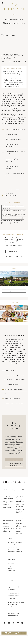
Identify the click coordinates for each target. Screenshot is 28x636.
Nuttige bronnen (12, 570)
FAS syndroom (6, 208)
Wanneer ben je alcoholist (10, 223)
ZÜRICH (14, 14)
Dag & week (18, 520)
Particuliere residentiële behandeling (8, 499)
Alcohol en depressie (8, 205)
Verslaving (17, 19)
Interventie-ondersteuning (21, 526)
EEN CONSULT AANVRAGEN (14, 256)
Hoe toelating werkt (7, 507)
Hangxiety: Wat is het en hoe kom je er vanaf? (13, 211)
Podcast (10, 568)
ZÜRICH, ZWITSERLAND (13, 593)
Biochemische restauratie (21, 509)
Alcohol (21, 19)
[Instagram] (13, 622)
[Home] (14, 7)
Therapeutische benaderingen (19, 512)
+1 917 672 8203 (11, 617)
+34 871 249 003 (11, 589)
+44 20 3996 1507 (11, 608)
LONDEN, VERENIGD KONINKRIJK (16, 602)
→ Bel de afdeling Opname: (14, 464)
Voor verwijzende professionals (19, 530)
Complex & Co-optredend (8, 528)
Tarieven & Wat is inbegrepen (6, 505)
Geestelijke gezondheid (8, 520)
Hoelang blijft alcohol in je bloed (12, 218)
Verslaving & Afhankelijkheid (6, 522)
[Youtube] (17, 622)
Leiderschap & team (13, 544)
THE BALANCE (14, 54)
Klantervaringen (19, 533)
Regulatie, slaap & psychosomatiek (6, 530)
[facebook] (4, 622)
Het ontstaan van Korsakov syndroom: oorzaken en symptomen (13, 214)
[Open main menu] (2, 3)
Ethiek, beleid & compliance (15, 551)
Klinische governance (13, 547)
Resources (12, 19)
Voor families (18, 528)
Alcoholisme (20, 205)
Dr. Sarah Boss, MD (19, 55)
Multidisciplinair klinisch (20, 504)
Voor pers (10, 566)
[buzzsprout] (22, 622)
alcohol (20, 94)
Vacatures (10, 554)
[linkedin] (9, 622)
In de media (11, 563)
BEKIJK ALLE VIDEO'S (14, 291)
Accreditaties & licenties (14, 549)
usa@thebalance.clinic (13, 615)
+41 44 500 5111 (11, 598)
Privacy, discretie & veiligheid (19, 524)
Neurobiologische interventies (19, 507)
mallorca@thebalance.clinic (14, 588)
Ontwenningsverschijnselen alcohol (13, 220)
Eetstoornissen (6, 525)
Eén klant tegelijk (19, 500)
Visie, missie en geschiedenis (15, 542)
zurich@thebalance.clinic (13, 597)
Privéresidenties (19, 522)
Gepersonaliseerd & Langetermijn (20, 502)
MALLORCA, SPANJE (12, 584)
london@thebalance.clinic (13, 606)
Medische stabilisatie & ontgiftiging (8, 502)
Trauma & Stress (6, 526)
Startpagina (6, 19)
